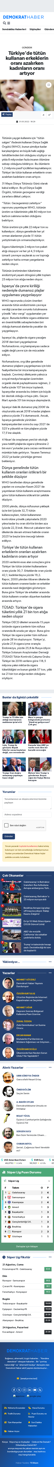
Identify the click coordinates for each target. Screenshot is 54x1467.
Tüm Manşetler (15, 1422)
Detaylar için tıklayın (27, 1246)
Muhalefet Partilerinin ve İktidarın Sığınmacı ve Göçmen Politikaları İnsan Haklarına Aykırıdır (32, 1041)
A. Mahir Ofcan (25, 1102)
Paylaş (9, 114)
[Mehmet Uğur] (8, 1011)
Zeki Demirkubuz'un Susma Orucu (30, 1026)
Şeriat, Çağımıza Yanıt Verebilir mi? (33, 1149)
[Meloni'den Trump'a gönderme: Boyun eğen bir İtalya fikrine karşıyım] (40, 764)
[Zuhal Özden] (8, 1025)
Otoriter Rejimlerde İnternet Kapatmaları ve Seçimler (31, 999)
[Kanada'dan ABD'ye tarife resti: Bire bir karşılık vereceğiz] (40, 736)
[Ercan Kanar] (8, 1038)
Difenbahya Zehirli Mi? (26, 1445)
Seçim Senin (22, 1093)
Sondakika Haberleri (14, 29)
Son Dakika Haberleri (35, 1424)
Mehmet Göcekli (26, 980)
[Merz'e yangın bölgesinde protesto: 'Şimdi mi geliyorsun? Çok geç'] (40, 708)
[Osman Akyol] (8, 1147)
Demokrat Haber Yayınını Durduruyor (29, 985)
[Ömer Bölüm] (8, 1091)
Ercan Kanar (23, 1035)
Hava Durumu (38, 1408)
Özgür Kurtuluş (25, 994)
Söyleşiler (35, 29)
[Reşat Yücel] (8, 1119)
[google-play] (33, 1397)
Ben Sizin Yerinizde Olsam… (31, 1135)
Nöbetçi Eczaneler (16, 1408)
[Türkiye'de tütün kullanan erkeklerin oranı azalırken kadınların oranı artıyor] (27, 95)
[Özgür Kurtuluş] (8, 997)
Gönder (8, 836)
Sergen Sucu (23, 1131)
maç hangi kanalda (27, 1455)
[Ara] (4, 23)
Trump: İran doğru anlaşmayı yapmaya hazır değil (12, 775)
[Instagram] (24, 1390)
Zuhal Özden (24, 1021)
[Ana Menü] (8, 23)
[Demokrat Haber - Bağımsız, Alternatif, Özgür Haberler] (23, 17)
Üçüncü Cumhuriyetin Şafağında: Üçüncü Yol (34, 1121)
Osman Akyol (24, 1144)
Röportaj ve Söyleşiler (20, 1442)
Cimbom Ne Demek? (41, 1442)
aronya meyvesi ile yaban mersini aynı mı (26, 1448)
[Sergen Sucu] (8, 1133)
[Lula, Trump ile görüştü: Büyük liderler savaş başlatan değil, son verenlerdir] (14, 736)
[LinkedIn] (29, 1390)
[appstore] (19, 1397)
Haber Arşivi (13, 1431)
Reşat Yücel (23, 1116)
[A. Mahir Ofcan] (8, 1105)
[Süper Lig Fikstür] (50, 1257)
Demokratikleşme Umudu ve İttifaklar (31, 1107)
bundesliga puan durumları (19, 1452)
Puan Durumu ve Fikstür (37, 1415)
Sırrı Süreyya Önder (27, 1076)
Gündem (27, 47)
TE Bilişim (34, 1463)
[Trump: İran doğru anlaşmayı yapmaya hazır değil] (14, 764)
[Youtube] (34, 1390)
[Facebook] (14, 1390)
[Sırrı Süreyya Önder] (8, 1077)
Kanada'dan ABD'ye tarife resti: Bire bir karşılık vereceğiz (38, 747)
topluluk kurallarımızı (28, 846)
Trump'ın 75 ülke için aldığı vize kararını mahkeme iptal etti (12, 719)
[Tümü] (50, 962)
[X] (19, 1390)
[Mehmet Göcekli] (8, 983)
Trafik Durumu (14, 1414)
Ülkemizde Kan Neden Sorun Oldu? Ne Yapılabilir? (31, 1054)
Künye (5, 1442)
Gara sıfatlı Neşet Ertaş (28, 1079)
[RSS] (40, 1390)
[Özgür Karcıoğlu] (8, 1052)
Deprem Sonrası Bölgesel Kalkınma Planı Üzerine (29, 1013)
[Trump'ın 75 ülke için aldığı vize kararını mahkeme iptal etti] (14, 708)
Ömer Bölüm (23, 1090)
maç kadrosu (40, 1452)
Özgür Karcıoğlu (26, 1049)
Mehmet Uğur (24, 1008)
